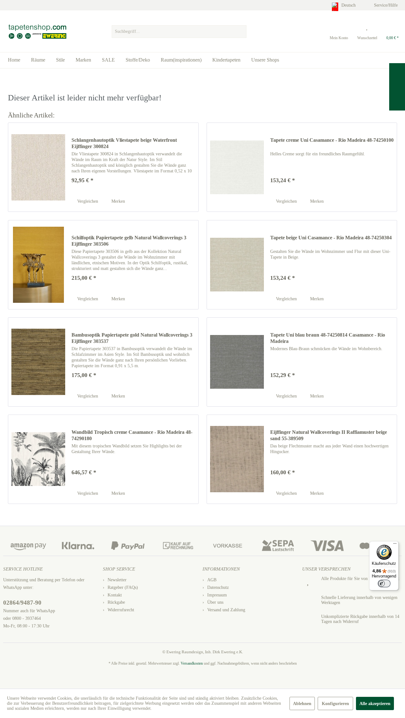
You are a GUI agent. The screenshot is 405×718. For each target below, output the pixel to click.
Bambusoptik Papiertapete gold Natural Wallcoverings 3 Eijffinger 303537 (132, 338)
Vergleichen (87, 201)
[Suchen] (240, 31)
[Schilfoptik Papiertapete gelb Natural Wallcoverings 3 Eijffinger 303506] (38, 265)
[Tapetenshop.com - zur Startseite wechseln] (37, 31)
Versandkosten (192, 663)
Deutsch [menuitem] (349, 5)
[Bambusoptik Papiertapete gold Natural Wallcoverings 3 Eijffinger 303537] (38, 362)
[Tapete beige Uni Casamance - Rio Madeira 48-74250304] (237, 265)
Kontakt (115, 595)
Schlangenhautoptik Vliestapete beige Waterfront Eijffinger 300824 (124, 143)
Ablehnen (302, 703)
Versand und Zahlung (226, 609)
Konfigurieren (335, 703)
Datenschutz (218, 587)
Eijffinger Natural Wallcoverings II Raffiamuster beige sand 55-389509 (328, 435)
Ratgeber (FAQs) (123, 587)
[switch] (384, 583)
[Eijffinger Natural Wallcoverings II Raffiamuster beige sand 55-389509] (237, 459)
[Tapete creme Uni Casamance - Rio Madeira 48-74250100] (237, 167)
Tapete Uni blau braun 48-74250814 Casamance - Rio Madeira (327, 338)
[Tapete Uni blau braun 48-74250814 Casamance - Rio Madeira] (237, 362)
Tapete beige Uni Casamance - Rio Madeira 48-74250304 (331, 237)
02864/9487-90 (22, 602)
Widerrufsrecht (121, 609)
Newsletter (117, 579)
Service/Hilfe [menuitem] (386, 5)
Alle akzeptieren (374, 703)
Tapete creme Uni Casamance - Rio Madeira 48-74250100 (332, 140)
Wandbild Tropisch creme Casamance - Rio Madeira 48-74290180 (132, 435)
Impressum (217, 595)
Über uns (215, 602)
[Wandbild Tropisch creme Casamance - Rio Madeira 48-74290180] (38, 459)
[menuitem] (179, 30)
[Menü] (395, 545)
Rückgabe (116, 602)
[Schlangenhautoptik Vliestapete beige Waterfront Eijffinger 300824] (38, 167)
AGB (211, 579)
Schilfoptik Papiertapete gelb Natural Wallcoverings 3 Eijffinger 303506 (129, 241)
